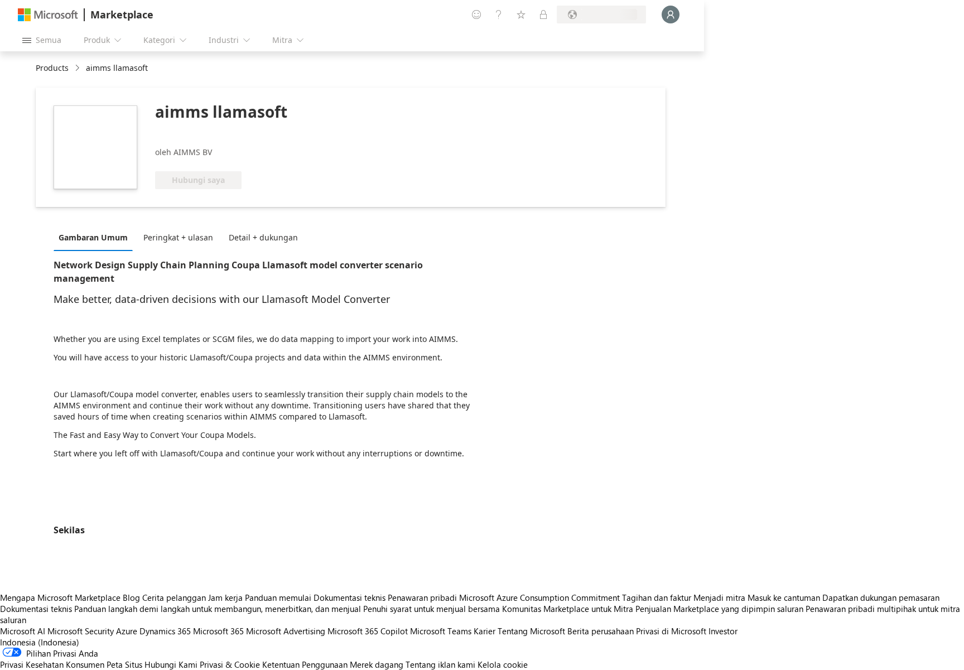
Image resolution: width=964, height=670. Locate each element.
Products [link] (52, 67)
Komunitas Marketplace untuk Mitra (567, 608)
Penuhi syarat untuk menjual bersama (431, 608)
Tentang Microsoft (531, 631)
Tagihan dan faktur (656, 597)
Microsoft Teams (440, 631)
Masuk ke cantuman (784, 597)
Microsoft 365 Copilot (367, 631)
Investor (723, 631)
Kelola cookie (503, 664)
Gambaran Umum (93, 237)
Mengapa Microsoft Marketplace (60, 597)
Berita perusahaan (600, 631)
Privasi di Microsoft (671, 631)
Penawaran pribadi (422, 597)
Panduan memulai (278, 597)
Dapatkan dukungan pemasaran (880, 597)
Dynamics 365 (165, 631)
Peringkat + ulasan (178, 237)
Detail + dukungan (263, 237)
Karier (484, 631)
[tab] (96, 237)
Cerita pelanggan (174, 597)
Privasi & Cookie (230, 664)
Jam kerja (225, 597)
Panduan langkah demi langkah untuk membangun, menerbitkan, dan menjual (217, 608)
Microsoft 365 (218, 631)
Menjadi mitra (719, 597)
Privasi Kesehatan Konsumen (52, 664)
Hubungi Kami (170, 664)
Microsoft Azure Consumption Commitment (540, 597)
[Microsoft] (48, 14)
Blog (131, 597)
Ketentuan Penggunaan (305, 664)
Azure (126, 631)
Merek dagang (376, 664)
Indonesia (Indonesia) (39, 642)
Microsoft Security (80, 631)
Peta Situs (124, 664)
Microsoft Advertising (285, 631)
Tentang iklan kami (440, 664)
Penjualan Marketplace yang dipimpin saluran (719, 608)
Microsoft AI (22, 631)
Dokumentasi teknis (349, 597)
